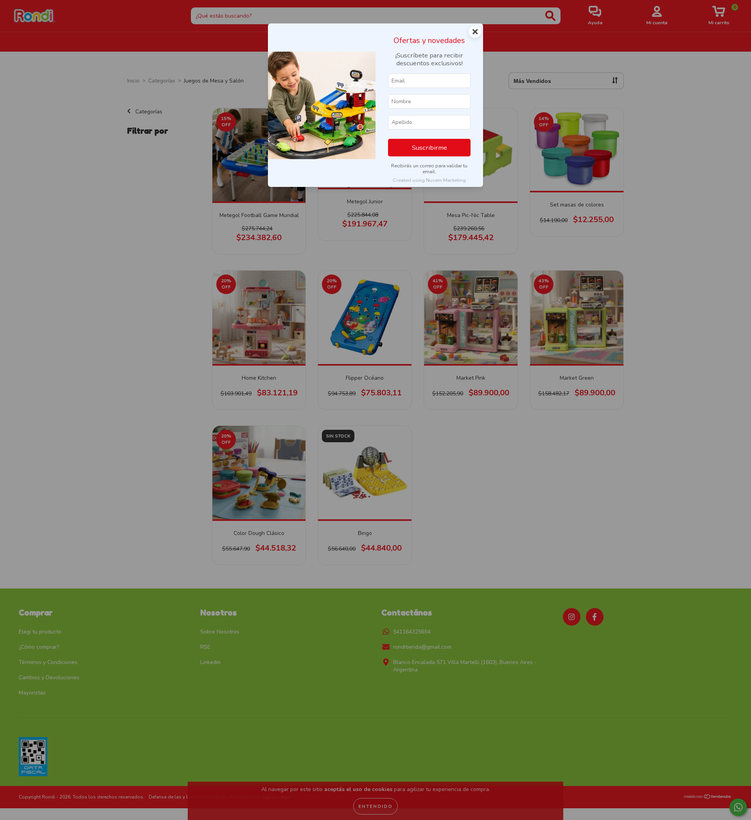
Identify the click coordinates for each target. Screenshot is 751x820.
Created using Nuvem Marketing (429, 180)
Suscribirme (429, 147)
